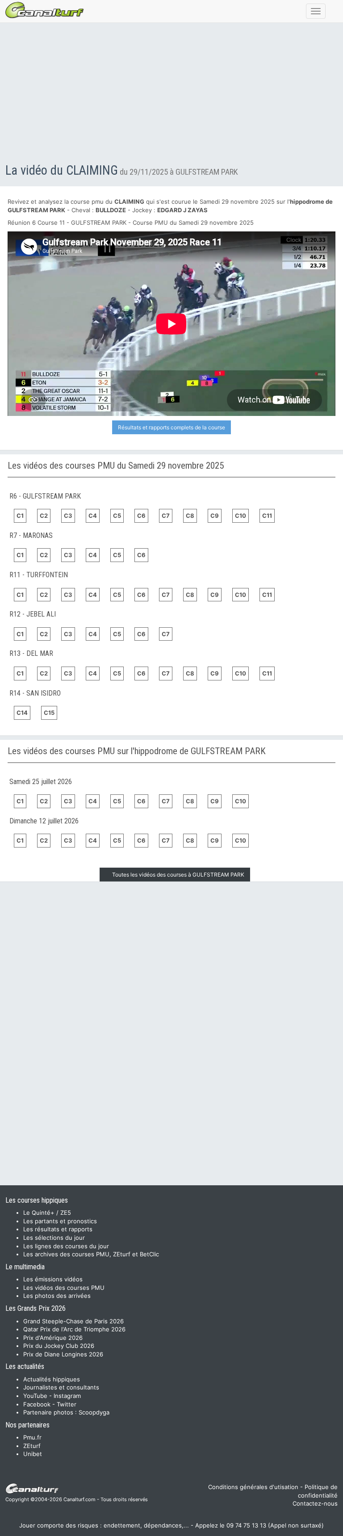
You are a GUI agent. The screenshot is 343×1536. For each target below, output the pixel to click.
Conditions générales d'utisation (253, 1486)
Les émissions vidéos (53, 1279)
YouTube (35, 1395)
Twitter (66, 1404)
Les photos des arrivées (57, 1295)
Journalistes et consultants (61, 1387)
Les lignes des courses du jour (66, 1246)
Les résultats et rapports (57, 1229)
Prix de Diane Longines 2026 (63, 1354)
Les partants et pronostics (60, 1221)
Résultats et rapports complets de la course (171, 427)
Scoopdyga (94, 1412)
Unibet (32, 1453)
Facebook (36, 1404)
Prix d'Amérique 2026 (53, 1337)
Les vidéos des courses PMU (64, 1287)
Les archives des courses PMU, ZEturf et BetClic (91, 1254)
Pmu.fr (32, 1437)
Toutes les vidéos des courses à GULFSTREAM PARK (178, 874)
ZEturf (32, 1445)
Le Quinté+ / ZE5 (47, 1212)
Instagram (67, 1395)
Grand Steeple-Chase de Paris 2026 (73, 1321)
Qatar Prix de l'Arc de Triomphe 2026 (74, 1329)
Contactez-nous (315, 1503)
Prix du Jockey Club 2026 (58, 1345)
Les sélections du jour (54, 1237)
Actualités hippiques (51, 1379)
